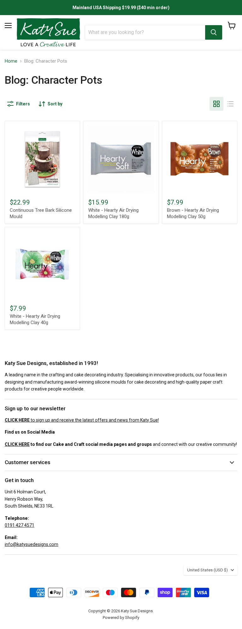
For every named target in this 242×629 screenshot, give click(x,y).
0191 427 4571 (19, 525)
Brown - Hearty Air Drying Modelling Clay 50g (193, 213)
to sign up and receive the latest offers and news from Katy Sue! (82, 420)
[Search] (213, 32)
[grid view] (216, 104)
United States (207, 570)
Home (11, 61)
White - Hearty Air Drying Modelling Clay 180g (113, 213)
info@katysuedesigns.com (31, 544)
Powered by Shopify (121, 617)
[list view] (230, 104)
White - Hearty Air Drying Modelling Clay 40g (35, 319)
